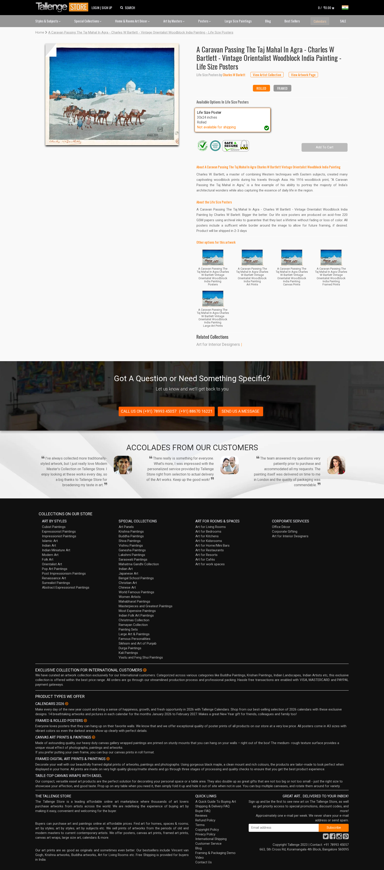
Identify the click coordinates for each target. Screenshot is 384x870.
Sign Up (107, 7)
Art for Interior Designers (218, 344)
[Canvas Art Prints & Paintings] (93, 737)
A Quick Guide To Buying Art (215, 802)
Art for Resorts (206, 555)
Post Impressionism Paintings (64, 573)
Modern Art (50, 555)
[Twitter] (326, 838)
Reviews (201, 816)
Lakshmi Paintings (132, 555)
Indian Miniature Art (56, 550)
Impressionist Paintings (59, 536)
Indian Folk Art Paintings (136, 615)
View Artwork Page (303, 74)
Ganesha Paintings (132, 550)
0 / (324, 7)
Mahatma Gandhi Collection (139, 564)
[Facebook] (332, 838)
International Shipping (211, 839)
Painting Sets (128, 629)
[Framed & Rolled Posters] (85, 720)
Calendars (320, 21)
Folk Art (47, 559)
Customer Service (208, 844)
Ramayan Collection (133, 625)
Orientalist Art (52, 564)
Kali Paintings (128, 653)
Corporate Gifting (284, 532)
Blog (268, 20)
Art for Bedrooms (208, 532)
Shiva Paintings (130, 541)
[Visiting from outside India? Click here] (144, 670)
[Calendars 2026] (66, 703)
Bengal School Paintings (136, 578)
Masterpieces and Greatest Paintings (145, 606)
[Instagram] (339, 838)
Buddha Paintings (131, 536)
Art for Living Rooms (210, 527)
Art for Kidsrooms (208, 541)
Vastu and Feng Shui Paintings (141, 657)
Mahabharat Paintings (134, 601)
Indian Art (49, 545)
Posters (203, 20)
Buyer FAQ (202, 811)
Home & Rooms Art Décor (131, 20)
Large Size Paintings (238, 20)
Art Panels (126, 527)
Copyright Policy (207, 830)
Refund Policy (205, 820)
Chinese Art (127, 587)
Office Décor (281, 527)
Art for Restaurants (209, 550)
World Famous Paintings (136, 592)
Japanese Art (128, 573)
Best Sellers (292, 20)
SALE (343, 20)
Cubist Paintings (54, 527)
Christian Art (128, 583)
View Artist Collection (267, 74)
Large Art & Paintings (134, 634)
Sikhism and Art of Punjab (137, 643)
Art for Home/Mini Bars (212, 545)
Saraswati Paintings (133, 559)
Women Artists (130, 597)
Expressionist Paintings (59, 532)
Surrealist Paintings (56, 583)
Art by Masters (173, 20)
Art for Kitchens (207, 536)
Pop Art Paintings (54, 569)
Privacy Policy (205, 834)
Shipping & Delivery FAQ (212, 806)
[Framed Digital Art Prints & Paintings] (108, 759)
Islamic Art (50, 541)
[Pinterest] (346, 838)
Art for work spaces (210, 564)
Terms (200, 825)
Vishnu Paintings (131, 545)
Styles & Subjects (47, 20)
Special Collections (87, 20)
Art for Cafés (205, 559)
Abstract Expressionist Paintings (65, 587)
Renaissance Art (54, 578)
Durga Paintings (130, 648)
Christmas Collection (134, 620)
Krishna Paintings (131, 532)
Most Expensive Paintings (137, 611)
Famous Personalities (134, 639)
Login (95, 7)
